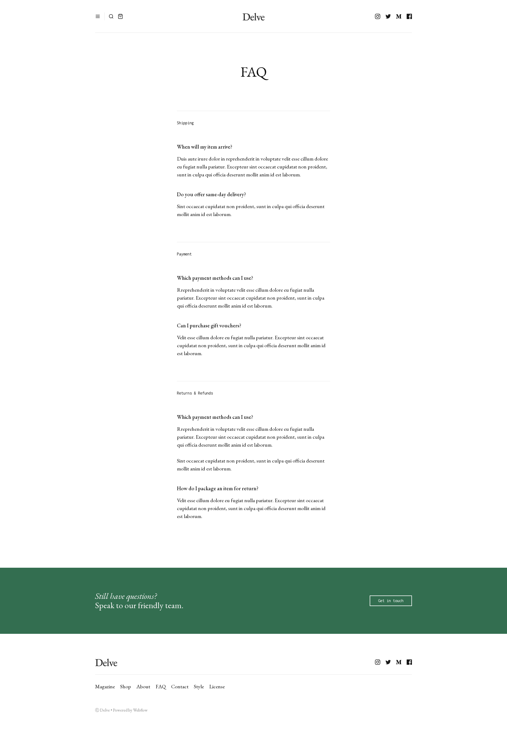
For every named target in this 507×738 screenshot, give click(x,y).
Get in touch (390, 600)
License (217, 686)
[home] (253, 16)
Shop (125, 686)
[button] (97, 16)
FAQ (161, 686)
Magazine (105, 686)
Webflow (140, 710)
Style (199, 686)
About (143, 686)
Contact (180, 686)
